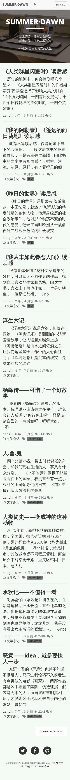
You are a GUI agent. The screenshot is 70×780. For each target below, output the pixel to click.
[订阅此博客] (35, 4)
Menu (60, 5)
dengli (8, 115)
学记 (30, 179)
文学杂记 (13, 179)
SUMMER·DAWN (15, 4)
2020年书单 (34, 439)
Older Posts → (51, 731)
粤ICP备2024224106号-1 (35, 766)
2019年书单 (34, 641)
